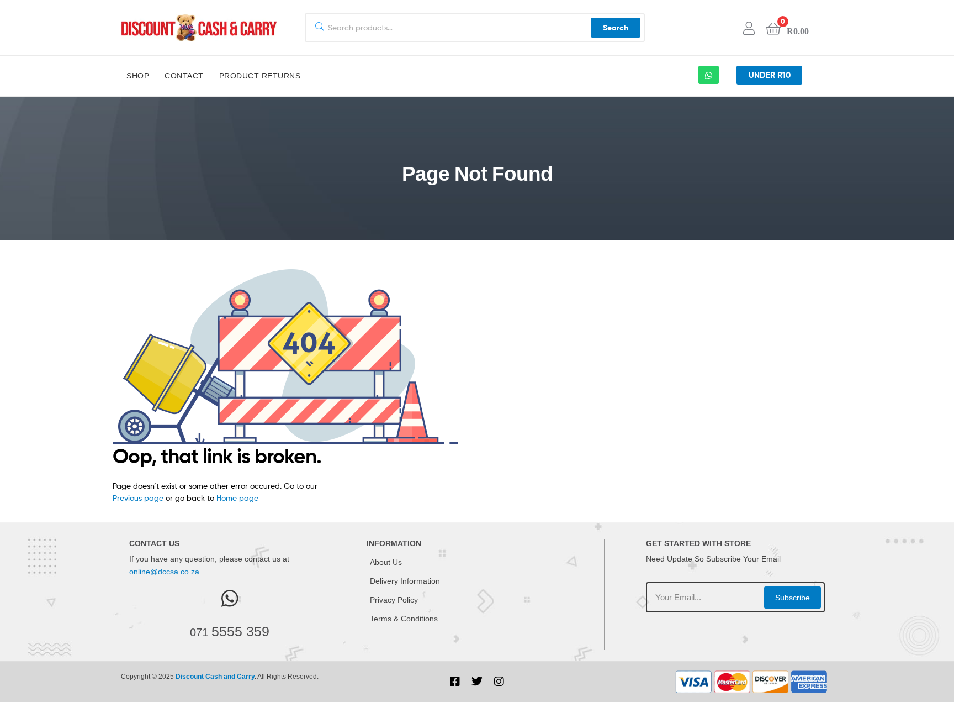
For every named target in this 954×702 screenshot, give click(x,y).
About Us (386, 562)
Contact (184, 75)
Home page (237, 497)
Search (615, 28)
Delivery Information (405, 581)
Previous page (138, 497)
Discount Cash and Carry (215, 676)
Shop (137, 75)
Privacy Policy (394, 599)
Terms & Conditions (404, 618)
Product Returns (260, 75)
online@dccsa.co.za (164, 571)
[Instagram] (499, 681)
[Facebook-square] (454, 681)
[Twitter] (477, 681)
